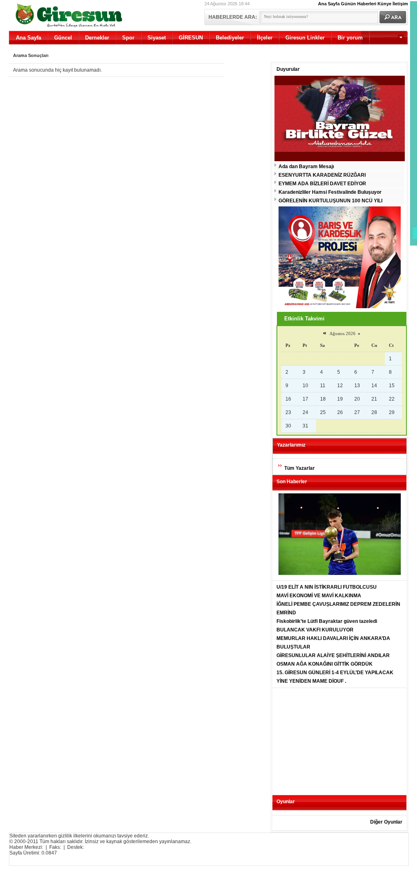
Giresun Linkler (305, 38)
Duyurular (288, 69)
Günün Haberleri (358, 3)
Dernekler (97, 38)
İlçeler (264, 38)
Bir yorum (350, 38)
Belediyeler (230, 38)
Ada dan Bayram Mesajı (306, 166)
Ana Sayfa (329, 3)
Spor (128, 38)
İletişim (400, 3)
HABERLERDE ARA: (232, 17)
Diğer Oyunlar (386, 822)
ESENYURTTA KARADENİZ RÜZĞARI (322, 175)
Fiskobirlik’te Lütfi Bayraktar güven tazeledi (327, 621)
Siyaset (156, 38)
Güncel (63, 38)
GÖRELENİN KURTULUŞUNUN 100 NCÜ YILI (330, 201)
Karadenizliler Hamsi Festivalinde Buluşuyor (330, 192)
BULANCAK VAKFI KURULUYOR (315, 630)
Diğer (372, 51)
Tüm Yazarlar (299, 468)
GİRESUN (191, 38)
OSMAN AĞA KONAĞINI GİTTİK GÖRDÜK (325, 664)
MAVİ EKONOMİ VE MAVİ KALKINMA (319, 595)
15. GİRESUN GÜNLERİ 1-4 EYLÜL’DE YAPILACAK (335, 672)
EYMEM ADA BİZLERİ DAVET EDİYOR (322, 183)
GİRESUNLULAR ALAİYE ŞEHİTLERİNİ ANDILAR (333, 655)
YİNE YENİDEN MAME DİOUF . (311, 681)
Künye (384, 3)
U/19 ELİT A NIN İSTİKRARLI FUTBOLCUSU (327, 587)
